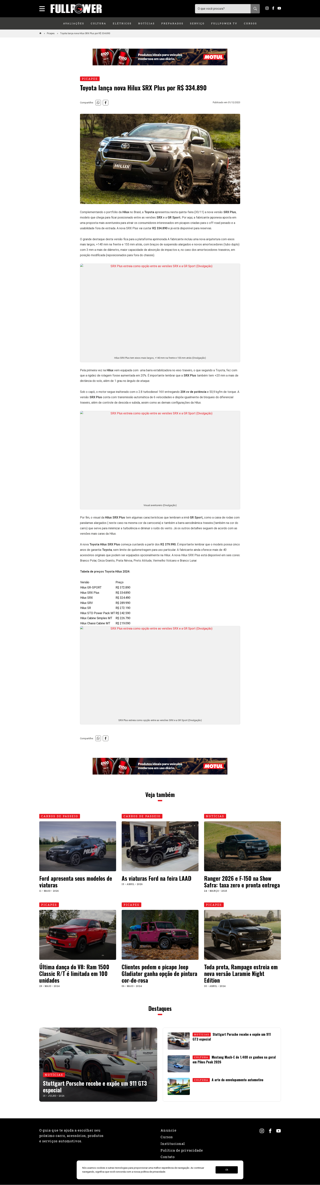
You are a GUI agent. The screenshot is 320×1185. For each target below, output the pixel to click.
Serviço (197, 23)
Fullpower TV (224, 23)
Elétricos (122, 23)
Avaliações (73, 23)
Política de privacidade (182, 1150)
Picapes (51, 33)
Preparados (172, 23)
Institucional (173, 1143)
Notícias (146, 23)
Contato (168, 1157)
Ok (226, 1170)
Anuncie (168, 1130)
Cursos (250, 23)
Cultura (98, 23)
